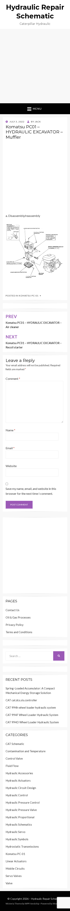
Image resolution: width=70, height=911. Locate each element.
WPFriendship (32, 903)
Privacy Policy (15, 624)
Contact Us (12, 610)
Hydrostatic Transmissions (22, 846)
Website (11, 466)
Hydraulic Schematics (19, 824)
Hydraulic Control (17, 795)
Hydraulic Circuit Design (21, 787)
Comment (13, 378)
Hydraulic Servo (15, 832)
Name (10, 430)
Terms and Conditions (19, 632)
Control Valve (14, 758)
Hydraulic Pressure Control (23, 802)
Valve (9, 883)
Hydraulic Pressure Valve (21, 809)
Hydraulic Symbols (17, 839)
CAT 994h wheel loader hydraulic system (31, 707)
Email (10, 448)
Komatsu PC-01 (28, 295)
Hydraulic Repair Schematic (47, 898)
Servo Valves (14, 876)
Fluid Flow (12, 765)
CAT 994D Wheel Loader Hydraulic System (32, 722)
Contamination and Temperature (26, 751)
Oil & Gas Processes (18, 617)
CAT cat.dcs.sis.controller (21, 700)
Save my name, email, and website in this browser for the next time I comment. (31, 491)
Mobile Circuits (15, 868)
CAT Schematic (15, 743)
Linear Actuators (16, 861)
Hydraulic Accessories (19, 773)
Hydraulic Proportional (20, 817)
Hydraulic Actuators (18, 780)
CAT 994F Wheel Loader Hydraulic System (32, 714)
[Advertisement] (35, 66)
